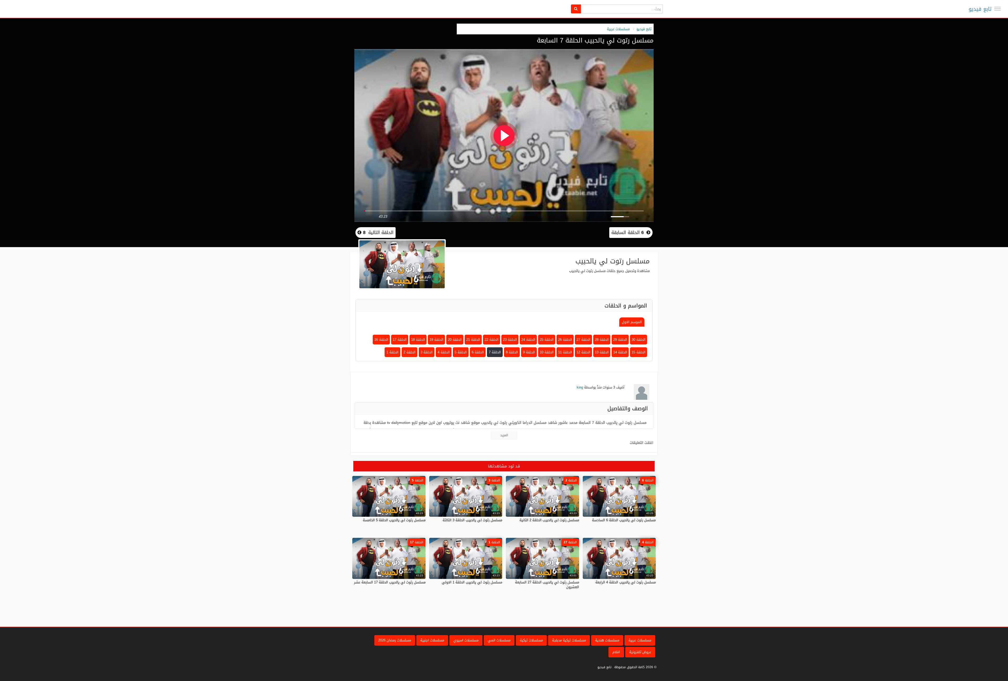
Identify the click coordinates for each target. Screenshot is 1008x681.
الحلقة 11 (565, 352)
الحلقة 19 (436, 339)
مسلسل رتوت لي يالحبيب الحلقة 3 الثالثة (472, 520)
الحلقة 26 (565, 339)
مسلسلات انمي (499, 640)
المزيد (504, 435)
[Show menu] (997, 8)
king (580, 387)
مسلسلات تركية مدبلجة (569, 640)
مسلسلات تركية (531, 640)
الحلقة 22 (491, 339)
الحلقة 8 (512, 352)
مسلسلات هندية (607, 640)
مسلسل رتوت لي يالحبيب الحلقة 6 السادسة (624, 520)
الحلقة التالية (377, 232)
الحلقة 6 (478, 352)
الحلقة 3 (427, 352)
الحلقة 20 (455, 339)
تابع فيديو (980, 9)
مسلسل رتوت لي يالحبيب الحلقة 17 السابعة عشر (390, 582)
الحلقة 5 (461, 352)
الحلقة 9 (529, 352)
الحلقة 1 (392, 352)
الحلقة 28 (602, 339)
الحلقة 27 (583, 339)
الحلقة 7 (495, 352)
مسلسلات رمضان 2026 (394, 640)
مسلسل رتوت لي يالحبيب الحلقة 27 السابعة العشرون (547, 584)
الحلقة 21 (473, 339)
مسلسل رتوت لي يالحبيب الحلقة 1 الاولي (472, 582)
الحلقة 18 (418, 339)
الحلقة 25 (547, 339)
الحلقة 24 (528, 339)
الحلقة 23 (510, 339)
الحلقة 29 (620, 339)
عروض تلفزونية (640, 652)
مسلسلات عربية (618, 29)
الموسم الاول (632, 322)
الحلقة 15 (638, 352)
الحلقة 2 (409, 352)
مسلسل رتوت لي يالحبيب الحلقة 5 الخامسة (394, 520)
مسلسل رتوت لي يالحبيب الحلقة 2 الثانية (549, 520)
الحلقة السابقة (627, 232)
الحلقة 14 (620, 352)
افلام (616, 652)
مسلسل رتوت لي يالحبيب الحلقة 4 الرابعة (625, 582)
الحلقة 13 (602, 352)
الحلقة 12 (583, 352)
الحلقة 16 (381, 339)
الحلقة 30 (638, 339)
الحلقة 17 (400, 339)
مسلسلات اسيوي (466, 640)
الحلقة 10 (547, 352)
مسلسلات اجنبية (432, 640)
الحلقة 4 (444, 352)
